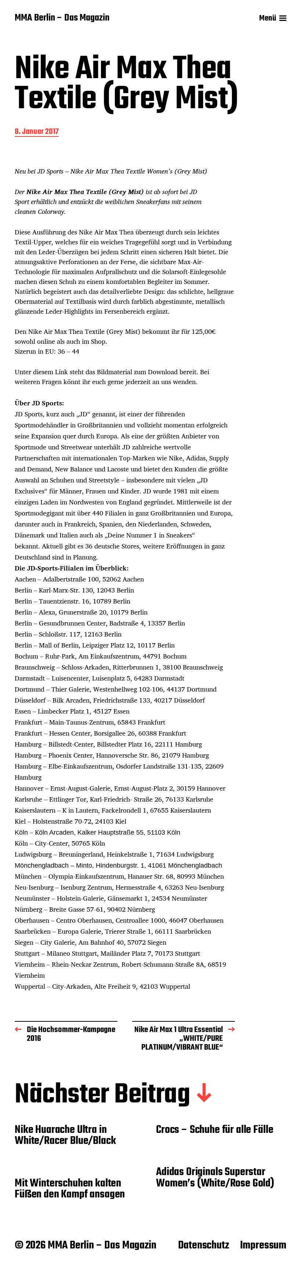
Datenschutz (203, 1245)
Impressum (263, 1245)
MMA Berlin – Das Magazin (62, 18)
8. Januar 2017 (37, 132)
